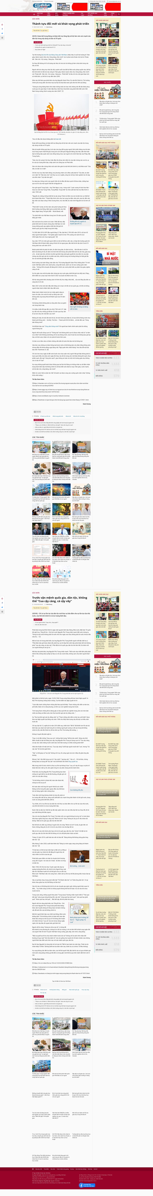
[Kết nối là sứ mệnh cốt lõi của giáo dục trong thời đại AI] (81, 529)
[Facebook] (2, 29)
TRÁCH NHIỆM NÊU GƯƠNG (104, 358)
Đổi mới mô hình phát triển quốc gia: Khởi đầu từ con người (61, 498)
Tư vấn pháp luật (101, 370)
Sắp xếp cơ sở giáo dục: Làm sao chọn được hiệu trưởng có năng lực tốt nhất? (81, 499)
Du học (82, 14)
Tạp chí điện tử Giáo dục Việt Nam (61, 981)
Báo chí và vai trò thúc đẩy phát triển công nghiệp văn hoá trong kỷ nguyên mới (54, 422)
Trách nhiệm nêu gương (68, 14)
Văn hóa (105, 14)
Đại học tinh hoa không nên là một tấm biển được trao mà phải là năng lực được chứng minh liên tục (61, 478)
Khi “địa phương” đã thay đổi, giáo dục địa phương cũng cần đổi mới (80, 456)
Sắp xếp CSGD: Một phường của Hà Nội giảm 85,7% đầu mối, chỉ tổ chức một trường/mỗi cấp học (107, 156)
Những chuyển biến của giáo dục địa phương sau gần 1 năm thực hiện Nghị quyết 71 (41, 518)
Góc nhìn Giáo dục (102, 20)
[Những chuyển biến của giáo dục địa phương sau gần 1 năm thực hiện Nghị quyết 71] (41, 509)
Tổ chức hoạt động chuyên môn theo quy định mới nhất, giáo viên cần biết (101, 50)
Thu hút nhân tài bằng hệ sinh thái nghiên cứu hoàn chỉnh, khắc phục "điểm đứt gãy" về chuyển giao (41, 539)
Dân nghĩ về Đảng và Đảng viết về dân (79, 308)
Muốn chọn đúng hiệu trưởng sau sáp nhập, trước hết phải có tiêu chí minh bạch (113, 69)
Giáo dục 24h (40, 14)
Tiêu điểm (48, 14)
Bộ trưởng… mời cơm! (77, 866)
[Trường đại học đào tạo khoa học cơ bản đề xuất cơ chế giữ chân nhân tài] (81, 550)
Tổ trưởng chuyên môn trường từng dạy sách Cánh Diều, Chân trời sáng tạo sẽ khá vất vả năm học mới (101, 71)
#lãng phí (64, 989)
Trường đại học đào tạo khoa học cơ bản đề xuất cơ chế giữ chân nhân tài (81, 559)
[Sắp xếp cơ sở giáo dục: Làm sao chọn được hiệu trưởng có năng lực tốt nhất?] (81, 490)
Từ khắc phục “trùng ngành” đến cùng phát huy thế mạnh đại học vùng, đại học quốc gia (41, 499)
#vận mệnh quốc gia (74, 989)
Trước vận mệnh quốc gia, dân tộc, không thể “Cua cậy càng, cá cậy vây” (53, 45)
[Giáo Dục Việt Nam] (42, 7)
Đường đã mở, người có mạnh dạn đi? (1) (45, 47)
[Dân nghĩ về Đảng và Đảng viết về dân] (79, 299)
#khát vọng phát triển (58, 416)
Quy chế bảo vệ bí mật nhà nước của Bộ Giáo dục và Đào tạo (107, 262)
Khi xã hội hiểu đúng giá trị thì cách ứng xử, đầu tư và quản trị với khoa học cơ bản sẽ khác (60, 580)
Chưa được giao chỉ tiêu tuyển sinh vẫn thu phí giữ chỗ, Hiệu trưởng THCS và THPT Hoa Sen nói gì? (106, 324)
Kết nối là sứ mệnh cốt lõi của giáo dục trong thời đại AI (80, 537)
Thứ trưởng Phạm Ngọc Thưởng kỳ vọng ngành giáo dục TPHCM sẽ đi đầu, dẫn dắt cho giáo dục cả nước (113, 194)
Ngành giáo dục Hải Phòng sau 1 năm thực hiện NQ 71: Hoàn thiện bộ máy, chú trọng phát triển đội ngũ (101, 280)
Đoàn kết (58, 139)
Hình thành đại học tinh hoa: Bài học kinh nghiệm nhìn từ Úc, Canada (81, 477)
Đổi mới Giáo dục (101, 248)
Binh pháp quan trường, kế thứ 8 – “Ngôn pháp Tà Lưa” (79, 919)
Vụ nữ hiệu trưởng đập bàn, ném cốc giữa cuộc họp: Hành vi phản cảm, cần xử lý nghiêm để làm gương (101, 343)
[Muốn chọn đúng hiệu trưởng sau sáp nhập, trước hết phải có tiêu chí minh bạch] (113, 60)
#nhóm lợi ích (43, 989)
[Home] (2, 24)
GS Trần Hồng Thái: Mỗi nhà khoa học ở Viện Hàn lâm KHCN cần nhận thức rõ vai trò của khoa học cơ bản (41, 581)
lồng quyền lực (73, 761)
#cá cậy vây (43, 992)
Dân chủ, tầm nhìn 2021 (41, 624)
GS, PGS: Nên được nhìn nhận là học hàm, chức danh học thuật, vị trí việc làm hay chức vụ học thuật (61, 560)
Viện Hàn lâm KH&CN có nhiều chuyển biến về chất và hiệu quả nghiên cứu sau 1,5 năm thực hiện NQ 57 (61, 539)
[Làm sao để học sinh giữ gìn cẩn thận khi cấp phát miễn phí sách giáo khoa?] (113, 42)
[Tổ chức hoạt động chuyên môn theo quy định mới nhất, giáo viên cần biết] (101, 42)
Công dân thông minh (52, 326)
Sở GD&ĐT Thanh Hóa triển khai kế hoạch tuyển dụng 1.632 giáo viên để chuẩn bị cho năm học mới (101, 194)
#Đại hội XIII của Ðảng (79, 416)
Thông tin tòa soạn (48, 1)
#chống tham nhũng (54, 989)
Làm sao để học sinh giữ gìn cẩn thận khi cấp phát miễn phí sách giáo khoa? (113, 51)
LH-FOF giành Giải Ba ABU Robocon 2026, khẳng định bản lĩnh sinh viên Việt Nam (113, 299)
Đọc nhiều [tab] (107, 82)
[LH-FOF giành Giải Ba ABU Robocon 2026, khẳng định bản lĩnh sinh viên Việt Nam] (113, 290)
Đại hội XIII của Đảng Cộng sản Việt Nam (54, 55)
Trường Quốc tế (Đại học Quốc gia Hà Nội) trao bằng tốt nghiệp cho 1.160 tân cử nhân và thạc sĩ (101, 300)
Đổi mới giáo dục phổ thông (105, 142)
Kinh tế (112, 14)
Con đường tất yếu (76, 790)
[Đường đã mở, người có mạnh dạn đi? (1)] (79, 213)
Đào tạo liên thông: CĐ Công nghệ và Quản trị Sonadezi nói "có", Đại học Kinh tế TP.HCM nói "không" (113, 280)
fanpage (86, 1185)
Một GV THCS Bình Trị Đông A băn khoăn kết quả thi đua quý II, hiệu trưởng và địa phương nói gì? (113, 343)
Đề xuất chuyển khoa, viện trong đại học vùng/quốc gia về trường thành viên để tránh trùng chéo (61, 456)
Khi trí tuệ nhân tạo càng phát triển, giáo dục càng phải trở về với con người (60, 518)
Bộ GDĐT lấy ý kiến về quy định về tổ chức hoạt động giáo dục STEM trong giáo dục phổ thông (113, 174)
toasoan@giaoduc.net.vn (115, 1)
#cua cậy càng (85, 989)
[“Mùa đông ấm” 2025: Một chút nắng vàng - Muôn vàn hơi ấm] (113, 227)
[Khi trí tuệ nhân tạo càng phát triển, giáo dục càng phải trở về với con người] (61, 509)
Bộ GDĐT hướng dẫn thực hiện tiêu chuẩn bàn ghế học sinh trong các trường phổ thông (101, 173)
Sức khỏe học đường (92, 14)
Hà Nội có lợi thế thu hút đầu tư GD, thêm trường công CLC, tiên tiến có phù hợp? (55, 431)
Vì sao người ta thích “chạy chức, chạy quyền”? (46, 622)
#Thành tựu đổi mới (45, 416)
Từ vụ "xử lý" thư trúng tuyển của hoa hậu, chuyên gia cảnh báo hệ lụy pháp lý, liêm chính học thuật (41, 559)
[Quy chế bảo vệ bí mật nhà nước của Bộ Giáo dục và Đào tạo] (107, 257)
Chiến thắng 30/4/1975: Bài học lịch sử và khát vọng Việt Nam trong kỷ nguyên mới (55, 429)
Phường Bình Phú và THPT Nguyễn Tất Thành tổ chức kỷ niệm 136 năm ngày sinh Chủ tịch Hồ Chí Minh (101, 237)
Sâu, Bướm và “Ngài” (40, 49)
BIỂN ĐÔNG (99, 376)
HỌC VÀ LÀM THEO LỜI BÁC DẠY (105, 205)
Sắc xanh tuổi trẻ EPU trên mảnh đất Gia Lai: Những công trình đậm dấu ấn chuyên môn (107, 218)
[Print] (2, 38)
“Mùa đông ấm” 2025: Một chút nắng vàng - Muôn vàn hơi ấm (113, 235)
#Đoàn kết (68, 416)
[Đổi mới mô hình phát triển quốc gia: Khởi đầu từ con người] (61, 490)
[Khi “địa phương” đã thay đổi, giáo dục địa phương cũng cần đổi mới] (81, 447)
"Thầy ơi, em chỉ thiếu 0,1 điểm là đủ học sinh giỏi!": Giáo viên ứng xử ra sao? (54, 425)
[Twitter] (2, 33)
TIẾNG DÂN (99, 311)
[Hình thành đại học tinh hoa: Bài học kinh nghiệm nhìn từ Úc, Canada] (81, 468)
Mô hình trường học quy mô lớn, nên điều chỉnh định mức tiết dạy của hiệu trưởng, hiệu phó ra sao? (107, 33)
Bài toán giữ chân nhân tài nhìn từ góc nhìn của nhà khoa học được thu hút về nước (80, 518)
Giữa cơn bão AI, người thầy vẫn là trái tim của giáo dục (48, 427)
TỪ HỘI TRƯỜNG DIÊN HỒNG (102, 364)
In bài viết (38, 411)
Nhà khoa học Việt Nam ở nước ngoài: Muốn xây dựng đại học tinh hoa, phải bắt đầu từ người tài (40, 457)
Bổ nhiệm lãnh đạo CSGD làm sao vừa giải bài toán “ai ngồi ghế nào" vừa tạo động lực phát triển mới (41, 478)
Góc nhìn (56, 14)
